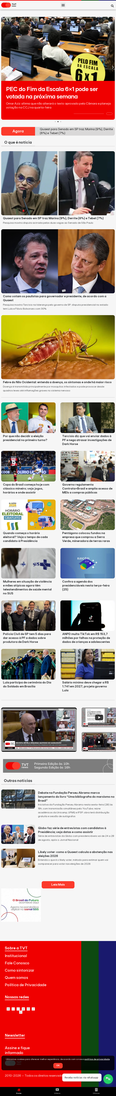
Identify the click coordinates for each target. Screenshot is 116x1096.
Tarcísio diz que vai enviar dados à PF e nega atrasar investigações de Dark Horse (86, 440)
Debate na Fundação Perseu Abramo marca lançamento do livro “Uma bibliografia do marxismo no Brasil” (76, 796)
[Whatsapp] (13, 1009)
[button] (63, 5)
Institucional (16, 956)
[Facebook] (28, 1009)
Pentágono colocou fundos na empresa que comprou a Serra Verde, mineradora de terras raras (86, 537)
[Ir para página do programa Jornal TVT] (58, 771)
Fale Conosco (17, 963)
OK (58, 1065)
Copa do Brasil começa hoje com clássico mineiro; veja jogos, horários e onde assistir (26, 488)
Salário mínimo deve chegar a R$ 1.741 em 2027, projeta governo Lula (85, 686)
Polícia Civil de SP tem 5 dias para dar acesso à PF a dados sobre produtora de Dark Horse (27, 638)
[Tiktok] (33, 1009)
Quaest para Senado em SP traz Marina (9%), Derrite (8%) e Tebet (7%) (53, 218)
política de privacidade (97, 1059)
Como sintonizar (19, 970)
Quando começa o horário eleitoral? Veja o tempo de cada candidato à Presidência (25, 537)
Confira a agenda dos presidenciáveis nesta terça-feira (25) (86, 585)
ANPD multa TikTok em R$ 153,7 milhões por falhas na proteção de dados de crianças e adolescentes (86, 638)
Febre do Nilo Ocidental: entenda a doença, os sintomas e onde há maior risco (57, 382)
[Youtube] (8, 1009)
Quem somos (16, 978)
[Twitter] (23, 1009)
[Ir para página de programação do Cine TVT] (21, 920)
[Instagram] (18, 1009)
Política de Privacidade (25, 985)
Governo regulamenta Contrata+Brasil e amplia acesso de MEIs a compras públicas (87, 488)
